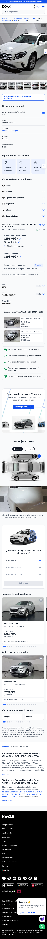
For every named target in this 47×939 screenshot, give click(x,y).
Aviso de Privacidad (8, 909)
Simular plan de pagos (23, 407)
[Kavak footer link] (8, 818)
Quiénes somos (7, 858)
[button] (38, 265)
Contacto (5, 866)
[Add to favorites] (41, 600)
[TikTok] (30, 878)
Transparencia (7, 916)
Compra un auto (7, 825)
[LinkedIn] (25, 878)
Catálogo (5, 746)
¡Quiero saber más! (27, 912)
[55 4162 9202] (34, 6)
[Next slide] (44, 166)
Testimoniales (6, 849)
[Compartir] (39, 224)
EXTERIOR (18, 449)
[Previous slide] (3, 166)
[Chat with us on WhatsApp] (42, 926)
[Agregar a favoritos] (43, 224)
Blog (3, 853)
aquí (40, 1)
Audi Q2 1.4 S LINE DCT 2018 (18, 794)
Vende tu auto (7, 833)
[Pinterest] (35, 878)
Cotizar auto (23, 583)
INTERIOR (30, 449)
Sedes (4, 841)
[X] (19, 878)
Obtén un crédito (7, 829)
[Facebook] (4, 878)
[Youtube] (14, 878)
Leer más (5, 774)
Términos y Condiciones (10, 913)
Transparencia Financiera (10, 920)
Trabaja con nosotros (9, 862)
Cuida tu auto (6, 837)
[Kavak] (5, 6)
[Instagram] (9, 878)
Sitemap (5, 924)
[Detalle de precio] (20, 239)
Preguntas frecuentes (19, 746)
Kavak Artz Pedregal (10, 131)
